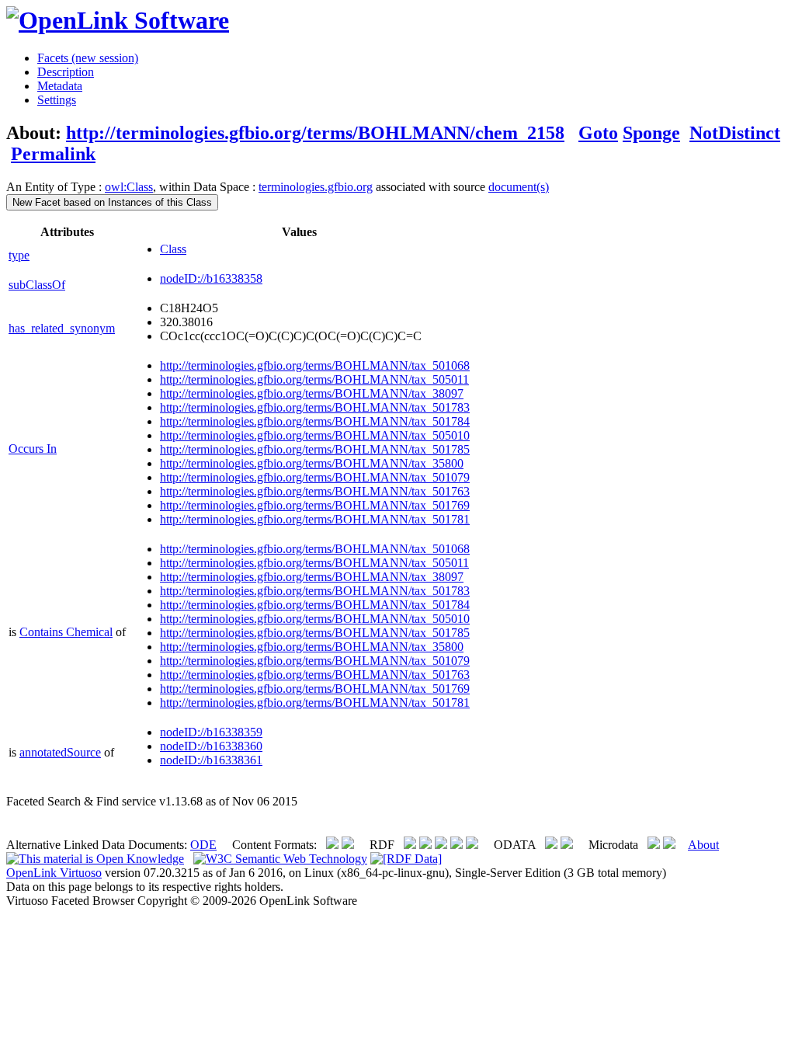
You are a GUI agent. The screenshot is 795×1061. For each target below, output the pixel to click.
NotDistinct (734, 133)
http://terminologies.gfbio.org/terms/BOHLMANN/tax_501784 (315, 421)
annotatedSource (60, 752)
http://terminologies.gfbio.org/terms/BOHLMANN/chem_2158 (315, 133)
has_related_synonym (62, 328)
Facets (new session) (87, 57)
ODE (203, 844)
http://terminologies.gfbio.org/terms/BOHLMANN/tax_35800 (311, 463)
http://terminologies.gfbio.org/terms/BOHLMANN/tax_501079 (315, 477)
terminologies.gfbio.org (316, 186)
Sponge (651, 133)
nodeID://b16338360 (211, 746)
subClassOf (37, 284)
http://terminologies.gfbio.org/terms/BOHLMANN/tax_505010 (315, 435)
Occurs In (33, 448)
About (703, 844)
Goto (598, 133)
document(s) (518, 186)
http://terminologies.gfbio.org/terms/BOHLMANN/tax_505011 (314, 379)
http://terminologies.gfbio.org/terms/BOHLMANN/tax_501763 (315, 491)
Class (173, 249)
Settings (56, 99)
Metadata (59, 85)
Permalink (53, 154)
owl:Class (129, 186)
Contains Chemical (66, 631)
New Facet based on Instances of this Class (112, 202)
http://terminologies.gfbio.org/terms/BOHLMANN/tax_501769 (315, 505)
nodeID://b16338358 (211, 278)
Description (65, 71)
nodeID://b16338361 (211, 760)
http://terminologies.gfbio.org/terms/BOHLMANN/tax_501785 (315, 449)
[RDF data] (406, 858)
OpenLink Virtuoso (54, 872)
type (19, 255)
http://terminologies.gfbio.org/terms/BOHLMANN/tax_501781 (315, 519)
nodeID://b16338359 (211, 732)
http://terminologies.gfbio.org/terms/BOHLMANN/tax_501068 (315, 365)
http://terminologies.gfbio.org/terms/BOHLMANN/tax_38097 (311, 393)
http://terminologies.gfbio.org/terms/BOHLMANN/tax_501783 (315, 407)
